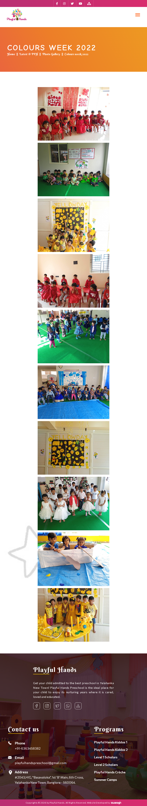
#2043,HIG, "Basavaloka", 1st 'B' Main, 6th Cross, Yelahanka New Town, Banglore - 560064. (49, 777)
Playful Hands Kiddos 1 (110, 742)
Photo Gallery (51, 54)
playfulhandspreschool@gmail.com (41, 760)
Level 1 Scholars (105, 757)
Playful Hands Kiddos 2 (111, 750)
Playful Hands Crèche (109, 772)
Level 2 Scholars (106, 765)
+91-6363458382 (28, 745)
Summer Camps (105, 780)
